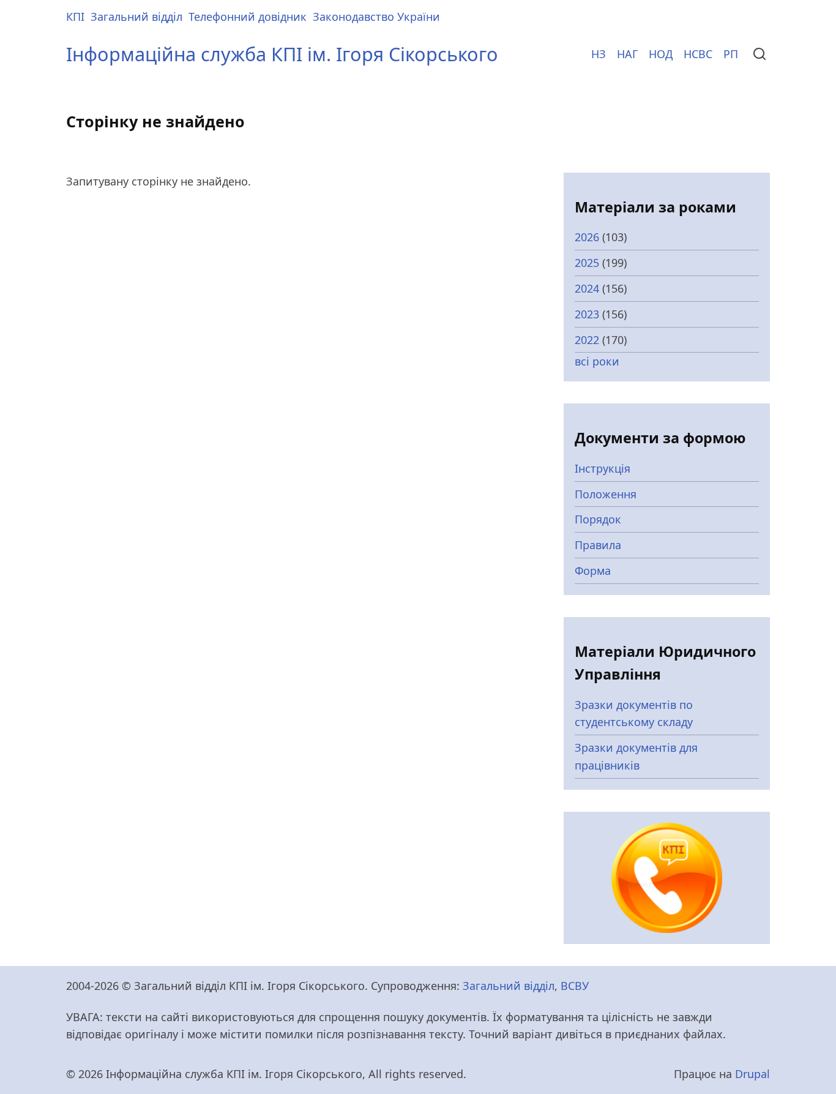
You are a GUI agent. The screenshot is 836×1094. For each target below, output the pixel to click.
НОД (661, 54)
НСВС (698, 54)
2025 (587, 262)
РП (730, 54)
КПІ (75, 16)
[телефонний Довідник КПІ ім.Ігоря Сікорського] (666, 876)
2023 (587, 314)
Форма (593, 570)
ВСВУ (575, 985)
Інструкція (602, 468)
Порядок (598, 519)
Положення (605, 494)
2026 (587, 237)
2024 (587, 288)
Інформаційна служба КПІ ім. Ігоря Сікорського (282, 54)
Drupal (752, 1073)
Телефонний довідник (247, 16)
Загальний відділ (136, 16)
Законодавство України (376, 16)
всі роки (597, 361)
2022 (587, 339)
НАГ (627, 54)
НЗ (598, 54)
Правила (598, 545)
